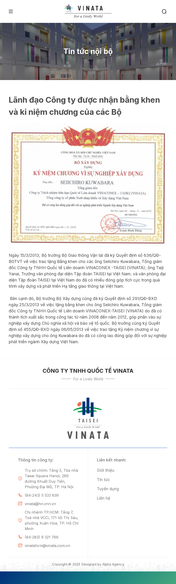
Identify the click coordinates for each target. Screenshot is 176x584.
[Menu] (11, 11)
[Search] (164, 11)
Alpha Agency (113, 564)
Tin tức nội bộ (88, 51)
